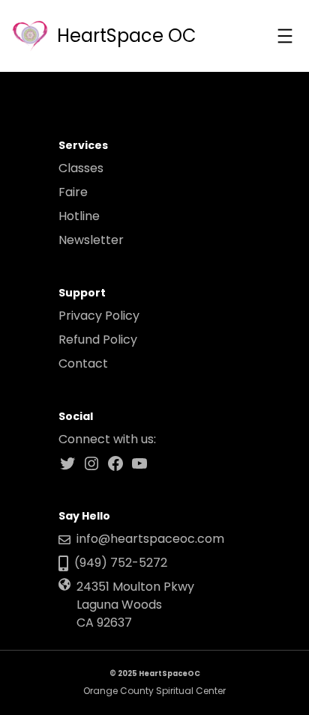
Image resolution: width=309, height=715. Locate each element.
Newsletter (91, 240)
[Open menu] (285, 36)
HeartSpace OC (126, 35)
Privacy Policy (99, 315)
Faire (73, 192)
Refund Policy (97, 339)
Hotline (79, 216)
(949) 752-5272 (120, 562)
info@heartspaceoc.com (150, 538)
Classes (81, 168)
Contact (83, 363)
